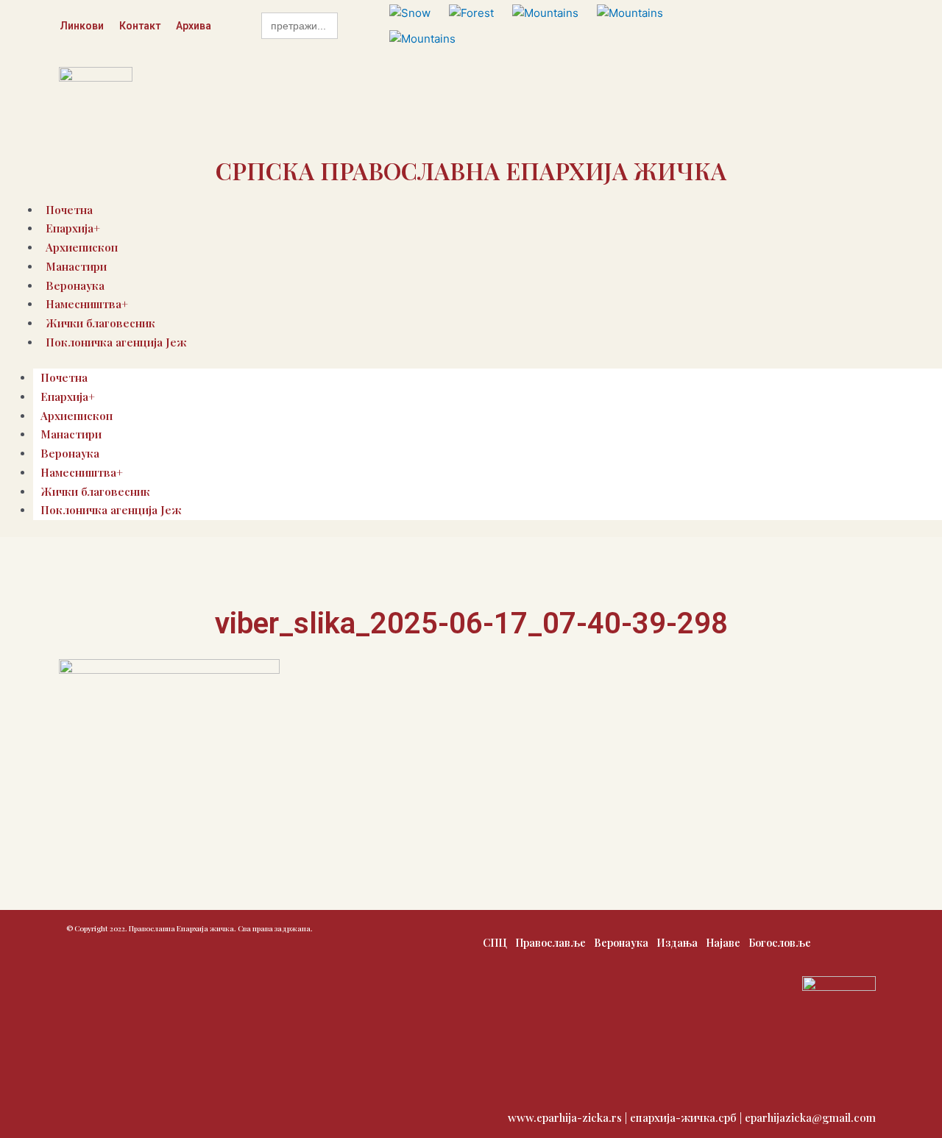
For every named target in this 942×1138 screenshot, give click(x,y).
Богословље (779, 943)
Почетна (64, 377)
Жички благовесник (95, 491)
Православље (550, 943)
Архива (193, 26)
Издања (677, 943)
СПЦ (495, 943)
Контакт (139, 26)
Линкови (82, 26)
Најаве (723, 943)
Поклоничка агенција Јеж (116, 342)
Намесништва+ (81, 472)
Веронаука (69, 453)
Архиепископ (76, 415)
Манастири (76, 266)
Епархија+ (67, 396)
